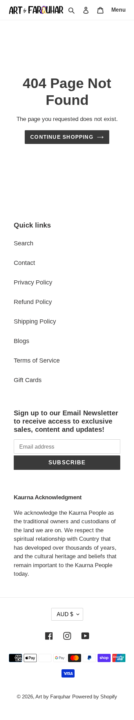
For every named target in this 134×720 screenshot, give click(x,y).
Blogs (21, 341)
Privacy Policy (33, 282)
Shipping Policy (35, 321)
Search (23, 243)
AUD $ (65, 614)
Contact (24, 262)
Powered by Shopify (94, 696)
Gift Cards (28, 380)
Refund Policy (33, 301)
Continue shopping (61, 137)
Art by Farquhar (52, 696)
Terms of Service (37, 360)
